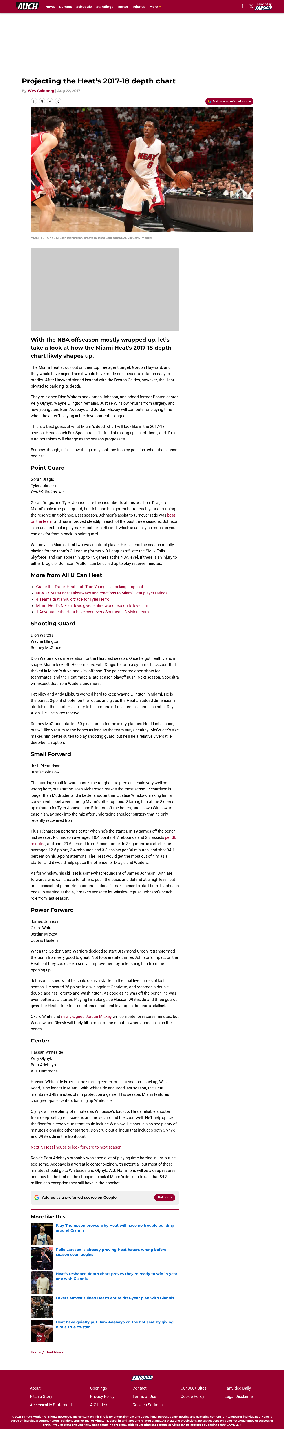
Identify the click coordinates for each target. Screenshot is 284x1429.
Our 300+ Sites (194, 1388)
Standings (104, 7)
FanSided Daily (238, 1388)
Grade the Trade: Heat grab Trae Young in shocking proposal (89, 586)
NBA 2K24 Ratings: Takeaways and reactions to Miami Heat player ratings (101, 593)
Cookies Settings (147, 1404)
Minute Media (31, 1416)
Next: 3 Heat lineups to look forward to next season (76, 1147)
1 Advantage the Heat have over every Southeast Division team (92, 611)
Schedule (84, 7)
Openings (98, 1388)
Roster (123, 7)
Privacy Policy (102, 1396)
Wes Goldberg (41, 91)
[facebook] (242, 6)
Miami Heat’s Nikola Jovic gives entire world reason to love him (92, 605)
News (50, 7)
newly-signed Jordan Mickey (86, 1016)
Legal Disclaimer (239, 1396)
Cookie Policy (192, 1396)
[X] (251, 6)
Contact (139, 1388)
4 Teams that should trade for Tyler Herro (72, 599)
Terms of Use (144, 1396)
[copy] (58, 101)
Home (36, 1352)
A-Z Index (98, 1404)
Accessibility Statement (51, 1404)
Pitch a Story (41, 1396)
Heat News (54, 1352)
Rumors (65, 7)
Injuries (139, 7)
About (35, 1388)
